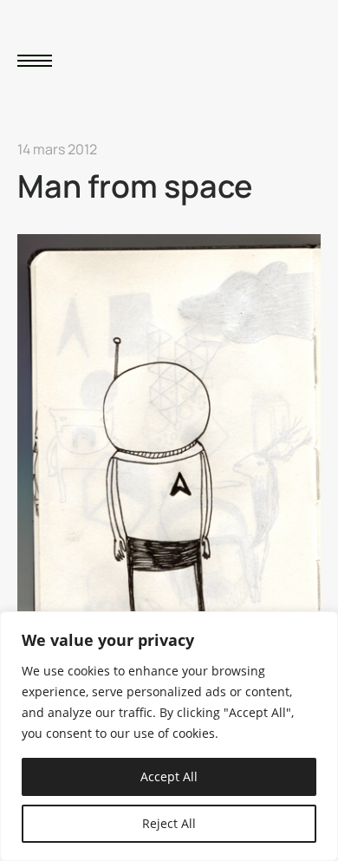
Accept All (169, 776)
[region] (169, 736)
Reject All (169, 823)
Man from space (134, 186)
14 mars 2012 (57, 149)
